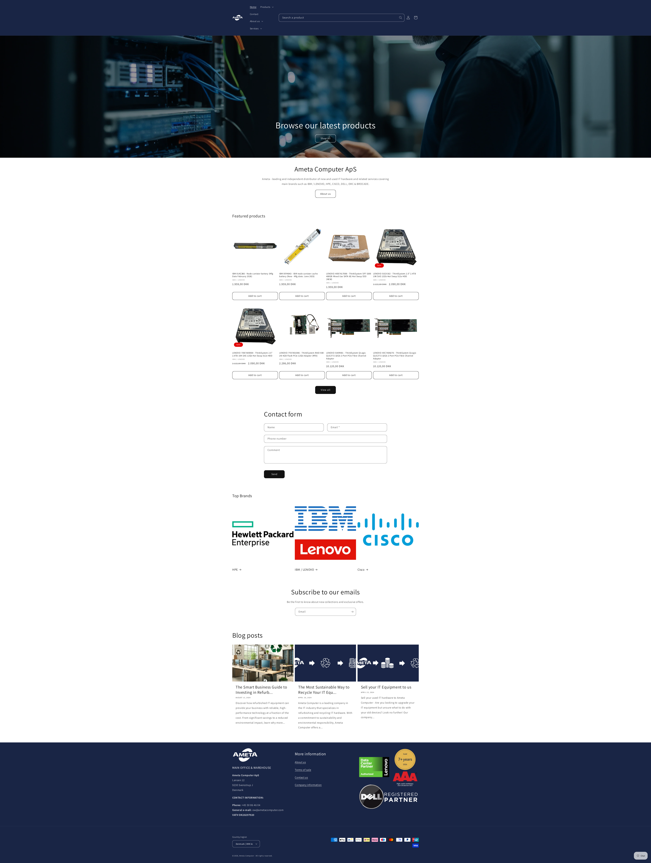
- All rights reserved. (263, 856)
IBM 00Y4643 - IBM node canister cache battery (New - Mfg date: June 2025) (298, 275)
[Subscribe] (352, 612)
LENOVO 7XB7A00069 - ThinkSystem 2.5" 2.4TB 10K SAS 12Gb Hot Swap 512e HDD (252, 354)
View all (325, 389)
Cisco (361, 569)
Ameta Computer (246, 856)
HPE (235, 569)
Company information (308, 785)
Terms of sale (303, 770)
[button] (266, 7)
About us (325, 193)
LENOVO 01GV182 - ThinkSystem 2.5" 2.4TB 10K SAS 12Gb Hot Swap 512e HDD (394, 275)
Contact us (301, 777)
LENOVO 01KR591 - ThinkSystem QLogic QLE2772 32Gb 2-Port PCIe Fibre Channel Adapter (346, 356)
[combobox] (341, 18)
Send (274, 474)
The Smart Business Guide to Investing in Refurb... (261, 689)
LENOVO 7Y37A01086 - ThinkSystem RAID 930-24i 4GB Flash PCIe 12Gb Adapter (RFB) (301, 354)
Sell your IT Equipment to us (386, 687)
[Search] (400, 17)
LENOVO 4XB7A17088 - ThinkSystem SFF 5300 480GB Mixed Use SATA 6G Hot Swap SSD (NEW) (348, 276)
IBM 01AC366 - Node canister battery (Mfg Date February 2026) (252, 275)
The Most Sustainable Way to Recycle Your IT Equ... (323, 689)
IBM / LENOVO (304, 569)
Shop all (325, 138)
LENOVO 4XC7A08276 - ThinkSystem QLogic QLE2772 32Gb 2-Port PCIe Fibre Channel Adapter (394, 356)
